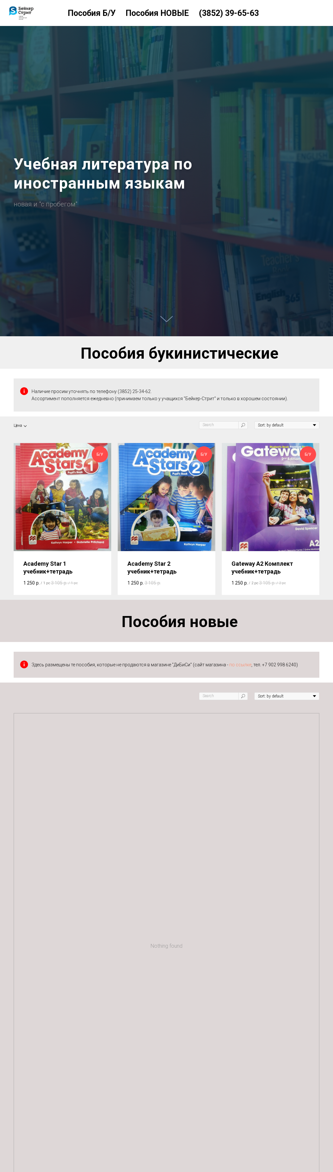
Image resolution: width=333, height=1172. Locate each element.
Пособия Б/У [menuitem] (92, 13)
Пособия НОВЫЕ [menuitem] (157, 13)
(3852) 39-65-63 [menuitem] (229, 13)
